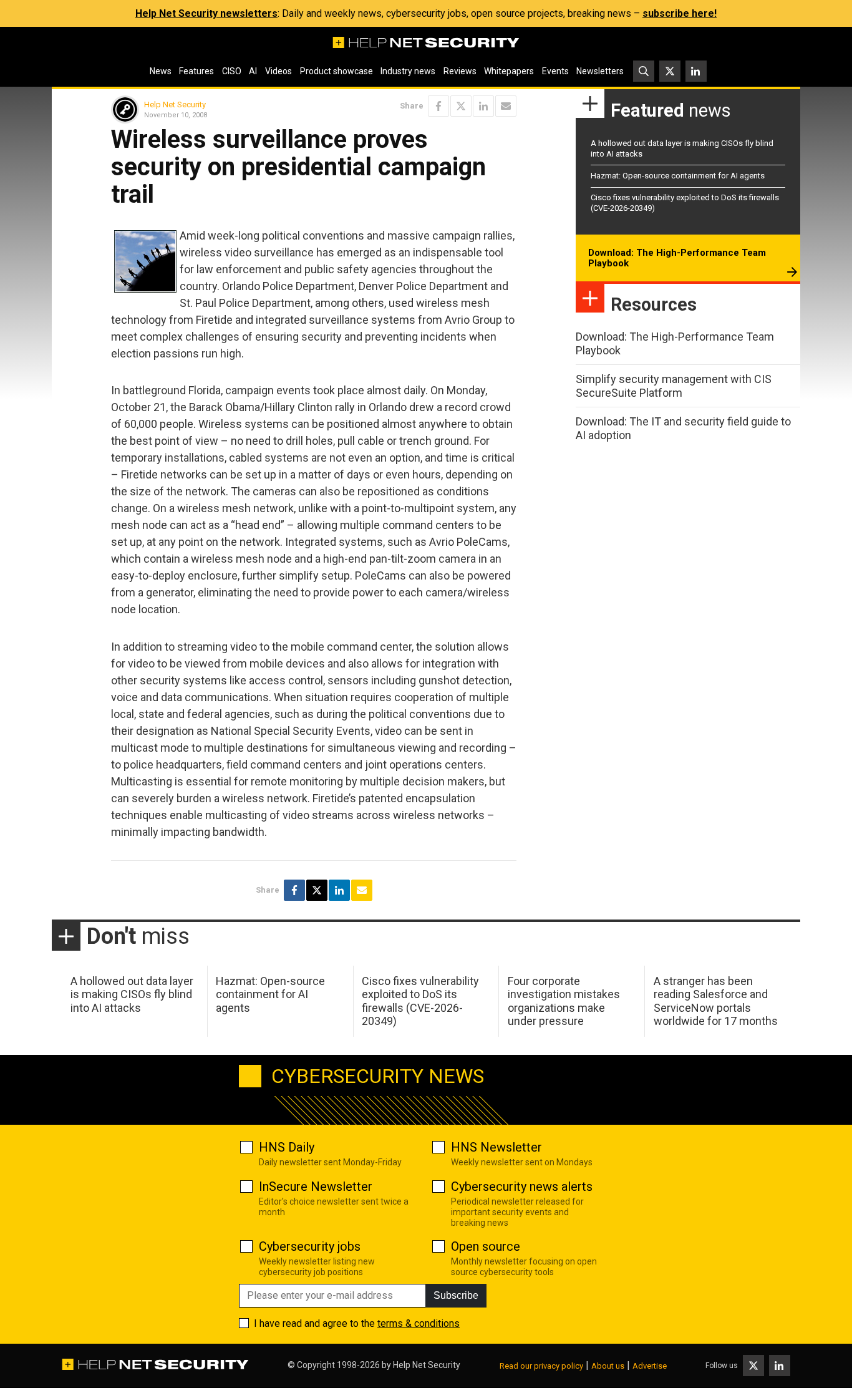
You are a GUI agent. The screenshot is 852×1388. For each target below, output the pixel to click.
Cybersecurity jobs (310, 1246)
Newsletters (600, 71)
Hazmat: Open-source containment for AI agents (678, 175)
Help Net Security (175, 104)
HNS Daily (286, 1147)
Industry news (407, 71)
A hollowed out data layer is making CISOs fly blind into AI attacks (131, 994)
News (161, 71)
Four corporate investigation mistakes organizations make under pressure (564, 1001)
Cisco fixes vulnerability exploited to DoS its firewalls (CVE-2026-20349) (420, 1001)
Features (196, 71)
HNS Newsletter (496, 1147)
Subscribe (455, 1295)
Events (555, 71)
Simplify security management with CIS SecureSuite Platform (674, 385)
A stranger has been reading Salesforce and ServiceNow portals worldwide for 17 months (716, 1001)
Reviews (460, 71)
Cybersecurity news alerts (522, 1186)
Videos (278, 71)
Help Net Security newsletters (206, 13)
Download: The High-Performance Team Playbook (677, 258)
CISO (231, 71)
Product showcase (336, 71)
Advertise (649, 1366)
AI (253, 71)
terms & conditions (418, 1323)
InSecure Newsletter (315, 1186)
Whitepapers (509, 71)
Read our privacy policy (541, 1366)
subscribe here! (679, 13)
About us (607, 1366)
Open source (485, 1246)
